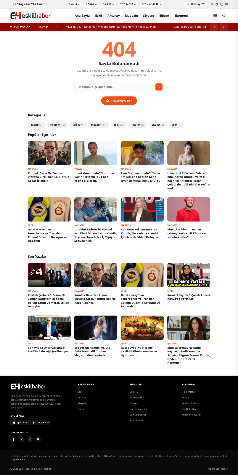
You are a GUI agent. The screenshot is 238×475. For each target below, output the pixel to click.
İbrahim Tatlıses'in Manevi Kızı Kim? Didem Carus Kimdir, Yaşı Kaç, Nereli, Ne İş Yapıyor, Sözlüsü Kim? (95, 235)
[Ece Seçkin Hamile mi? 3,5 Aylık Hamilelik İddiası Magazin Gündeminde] (95, 328)
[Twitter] (212, 4)
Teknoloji (57, 124)
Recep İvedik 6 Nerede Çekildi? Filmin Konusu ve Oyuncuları (139, 351)
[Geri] (214, 27)
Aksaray (113, 16)
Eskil (98, 16)
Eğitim (164, 16)
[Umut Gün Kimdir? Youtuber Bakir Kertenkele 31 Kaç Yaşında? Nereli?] (95, 153)
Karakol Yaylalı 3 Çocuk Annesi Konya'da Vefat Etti (188, 296)
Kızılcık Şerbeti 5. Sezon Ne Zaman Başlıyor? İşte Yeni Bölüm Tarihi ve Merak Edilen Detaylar (48, 300)
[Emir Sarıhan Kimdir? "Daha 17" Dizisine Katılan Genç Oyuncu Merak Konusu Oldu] (142, 153)
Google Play (43, 422)
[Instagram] (30, 439)
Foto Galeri (136, 397)
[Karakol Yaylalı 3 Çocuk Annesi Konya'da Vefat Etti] (188, 275)
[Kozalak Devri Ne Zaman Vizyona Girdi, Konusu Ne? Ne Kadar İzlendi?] (49, 153)
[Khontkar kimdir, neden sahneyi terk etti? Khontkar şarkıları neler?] (188, 209)
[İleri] (224, 27)
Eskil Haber (222, 468)
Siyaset (148, 16)
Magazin (131, 16)
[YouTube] (38, 439)
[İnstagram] (221, 4)
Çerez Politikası (190, 403)
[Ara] (224, 15)
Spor (176, 124)
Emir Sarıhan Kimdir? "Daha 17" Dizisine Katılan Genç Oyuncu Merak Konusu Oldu (140, 176)
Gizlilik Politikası (190, 409)
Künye (185, 397)
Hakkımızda (188, 391)
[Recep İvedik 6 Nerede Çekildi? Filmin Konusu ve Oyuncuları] (142, 328)
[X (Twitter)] (22, 439)
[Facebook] (217, 4)
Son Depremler (138, 414)
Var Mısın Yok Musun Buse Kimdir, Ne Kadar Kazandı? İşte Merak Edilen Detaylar (139, 233)
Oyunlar (134, 403)
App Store (22, 422)
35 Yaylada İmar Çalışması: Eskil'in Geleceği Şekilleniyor (48, 349)
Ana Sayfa (82, 16)
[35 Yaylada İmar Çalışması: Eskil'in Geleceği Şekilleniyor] (49, 328)
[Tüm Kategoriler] (215, 15)
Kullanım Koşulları (191, 414)
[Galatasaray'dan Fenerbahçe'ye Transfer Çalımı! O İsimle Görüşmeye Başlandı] (49, 209)
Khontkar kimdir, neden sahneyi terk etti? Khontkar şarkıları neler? (186, 233)
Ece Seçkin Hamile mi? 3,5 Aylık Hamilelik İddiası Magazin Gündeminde (92, 351)
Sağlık (78, 124)
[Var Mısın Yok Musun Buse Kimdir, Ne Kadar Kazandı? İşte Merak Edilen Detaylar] (142, 209)
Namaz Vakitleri (138, 409)
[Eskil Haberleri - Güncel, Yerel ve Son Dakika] (30, 15)
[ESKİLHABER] (38, 386)
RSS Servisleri (137, 420)
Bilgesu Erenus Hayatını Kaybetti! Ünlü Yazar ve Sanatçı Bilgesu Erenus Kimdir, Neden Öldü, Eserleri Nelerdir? (188, 355)
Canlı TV (134, 391)
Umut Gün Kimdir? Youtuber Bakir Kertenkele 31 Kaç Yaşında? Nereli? (94, 176)
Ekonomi (181, 16)
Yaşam (36, 124)
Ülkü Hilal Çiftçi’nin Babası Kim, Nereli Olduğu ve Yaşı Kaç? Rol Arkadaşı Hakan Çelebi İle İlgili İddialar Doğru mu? (188, 180)
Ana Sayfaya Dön (121, 100)
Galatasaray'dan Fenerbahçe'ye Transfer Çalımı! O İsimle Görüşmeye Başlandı (47, 235)
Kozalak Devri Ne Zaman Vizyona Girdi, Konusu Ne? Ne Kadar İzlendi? (48, 176)
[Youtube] (226, 4)
